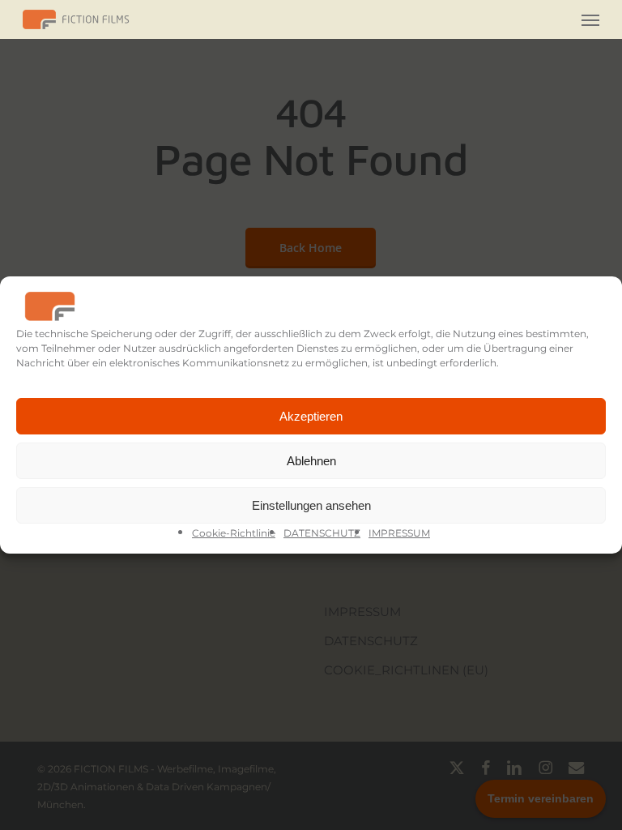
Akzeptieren (311, 416)
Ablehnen (311, 461)
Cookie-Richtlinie (233, 533)
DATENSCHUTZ (321, 533)
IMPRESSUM (399, 533)
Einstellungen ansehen (311, 505)
